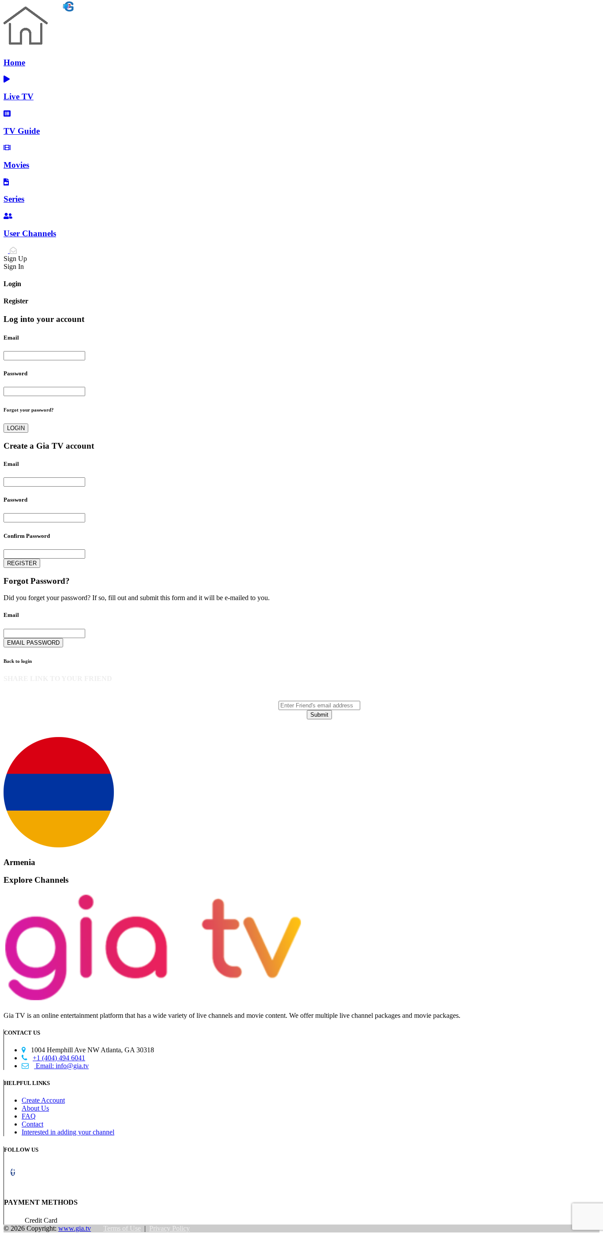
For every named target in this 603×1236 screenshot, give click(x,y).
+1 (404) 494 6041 (53, 1058)
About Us (35, 1108)
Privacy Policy (169, 1228)
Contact (32, 1124)
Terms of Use (122, 1228)
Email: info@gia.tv (55, 1066)
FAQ (29, 1116)
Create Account (43, 1100)
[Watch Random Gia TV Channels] (38, 9)
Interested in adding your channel (68, 1132)
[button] (13, 1172)
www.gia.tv (74, 1228)
